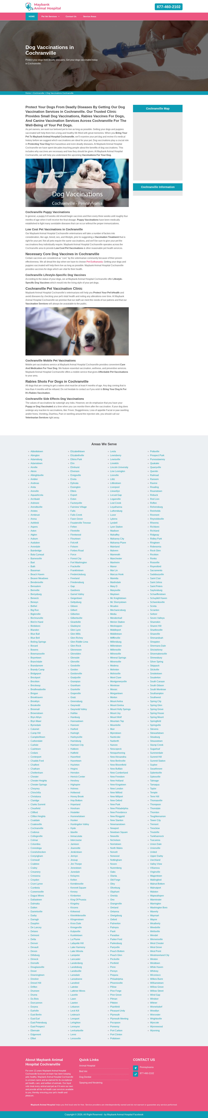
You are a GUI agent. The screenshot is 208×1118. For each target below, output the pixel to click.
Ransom (154, 479)
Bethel (34, 606)
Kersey (74, 891)
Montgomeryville (118, 681)
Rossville (154, 562)
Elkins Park (76, 459)
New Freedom (117, 776)
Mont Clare (115, 677)
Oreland (114, 907)
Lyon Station (116, 527)
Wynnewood (156, 1026)
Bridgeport (36, 673)
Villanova (155, 868)
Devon (34, 951)
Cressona (35, 876)
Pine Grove (116, 995)
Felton (73, 527)
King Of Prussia (78, 899)
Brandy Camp (37, 669)
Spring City (155, 701)
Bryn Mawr (36, 721)
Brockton (35, 681)
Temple (153, 792)
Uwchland (155, 860)
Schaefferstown (158, 594)
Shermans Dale (158, 646)
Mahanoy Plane (118, 542)
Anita (33, 487)
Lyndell (113, 523)
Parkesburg (116, 943)
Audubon (35, 542)
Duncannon (36, 1003)
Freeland (75, 578)
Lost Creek (115, 503)
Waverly (154, 911)
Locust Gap (116, 495)
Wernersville (156, 939)
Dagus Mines (37, 895)
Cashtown (36, 749)
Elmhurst (74, 467)
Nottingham (116, 860)
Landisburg (76, 967)
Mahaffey (114, 535)
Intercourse (76, 840)
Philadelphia (116, 979)
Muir (112, 729)
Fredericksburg (78, 574)
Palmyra (114, 927)
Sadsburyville (157, 574)
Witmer (153, 1003)
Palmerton (115, 923)
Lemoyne (75, 1026)
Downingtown (37, 975)
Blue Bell (35, 638)
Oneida (114, 895)
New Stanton (116, 820)
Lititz (112, 479)
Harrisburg (75, 741)
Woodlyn (154, 1010)
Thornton (154, 812)
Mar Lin (114, 570)
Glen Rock (75, 646)
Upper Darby (156, 856)
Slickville (154, 669)
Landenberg (76, 963)
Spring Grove (156, 709)
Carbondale (36, 741)
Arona (34, 519)
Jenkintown (76, 852)
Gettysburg (75, 602)
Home (28, 93)
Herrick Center (77, 776)
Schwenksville (157, 602)
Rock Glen (155, 550)
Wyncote (154, 1022)
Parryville (115, 947)
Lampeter (75, 955)
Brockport (35, 677)
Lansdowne (76, 979)
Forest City (75, 558)
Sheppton (155, 642)
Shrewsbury (156, 657)
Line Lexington (117, 471)
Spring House (157, 713)
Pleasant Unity (117, 1010)
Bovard (34, 646)
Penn (113, 967)
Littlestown (115, 483)
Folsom (74, 546)
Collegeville (37, 836)
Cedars (34, 753)
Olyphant (114, 891)
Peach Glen (116, 955)
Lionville (114, 475)
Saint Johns (156, 582)
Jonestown (75, 868)
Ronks (153, 558)
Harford (74, 729)
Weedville (155, 927)
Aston (33, 531)
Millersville (115, 650)
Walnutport (155, 888)
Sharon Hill (155, 626)
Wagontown (156, 876)
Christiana (36, 796)
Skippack (154, 665)
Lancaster (75, 959)
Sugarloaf (155, 749)
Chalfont (35, 765)
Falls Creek (76, 515)
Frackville (75, 566)
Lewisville (115, 459)
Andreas (35, 483)
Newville (114, 836)
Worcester (155, 1014)
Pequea (114, 975)
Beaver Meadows (39, 578)
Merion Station (117, 622)
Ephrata (74, 483)
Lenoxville (75, 1038)
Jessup (74, 860)
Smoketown (156, 673)
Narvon (114, 745)
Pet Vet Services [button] (49, 16)
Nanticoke (115, 737)
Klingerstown (77, 919)
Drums (34, 995)
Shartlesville (156, 630)
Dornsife (35, 963)
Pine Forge (115, 991)
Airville (34, 467)
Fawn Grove (76, 519)
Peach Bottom (117, 951)
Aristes (34, 511)
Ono (112, 899)
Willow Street (156, 991)
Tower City (155, 820)
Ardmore (35, 503)
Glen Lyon (75, 630)
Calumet (35, 729)
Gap (72, 586)
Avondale (35, 546)
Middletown (116, 634)
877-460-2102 (169, 7)
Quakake (154, 463)
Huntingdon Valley (79, 824)
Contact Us (71, 16)
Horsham (75, 808)
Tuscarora (155, 840)
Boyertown (36, 657)
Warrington (155, 903)
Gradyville (75, 677)
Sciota (153, 606)
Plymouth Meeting (119, 1018)
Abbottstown (37, 451)
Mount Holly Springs (120, 709)
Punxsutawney (157, 459)
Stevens (154, 729)
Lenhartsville (76, 1030)
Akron (34, 471)
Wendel (154, 935)
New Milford (116, 792)
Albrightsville (37, 475)
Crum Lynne (37, 884)
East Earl (35, 1018)
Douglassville (37, 967)
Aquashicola (37, 495)
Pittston (114, 1003)
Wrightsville (156, 1018)
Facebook (138, 1114)
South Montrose (158, 689)
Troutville (154, 832)
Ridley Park (156, 538)
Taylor (153, 788)
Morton (113, 697)
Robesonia (155, 546)
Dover (34, 971)
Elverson (74, 471)
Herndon (74, 772)
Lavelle (74, 995)
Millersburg (115, 642)
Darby (34, 915)
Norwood (114, 856)
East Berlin (36, 1014)
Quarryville (155, 467)
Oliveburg (115, 888)
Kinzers (74, 907)
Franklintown (76, 570)
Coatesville (36, 824)
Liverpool (115, 487)
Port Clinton (116, 1034)
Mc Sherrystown (118, 602)
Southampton (157, 693)
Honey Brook (77, 796)
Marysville (115, 590)
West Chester (157, 943)
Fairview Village (78, 507)
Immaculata (76, 836)
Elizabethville (77, 455)
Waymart (154, 915)
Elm (72, 463)
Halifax (74, 713)
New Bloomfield (118, 765)
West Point (155, 951)
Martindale (115, 582)
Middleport (115, 630)
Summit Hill (156, 757)
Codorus (35, 832)
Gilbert (73, 610)
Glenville (74, 661)
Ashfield (35, 523)
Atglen (34, 535)
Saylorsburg (156, 590)
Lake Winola (76, 951)
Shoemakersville (158, 653)
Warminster (155, 899)
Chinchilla (36, 792)
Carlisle (34, 745)
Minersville (115, 661)
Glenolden (75, 653)
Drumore (35, 991)
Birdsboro (35, 626)
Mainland (115, 546)
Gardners (75, 590)
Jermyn (74, 856)
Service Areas (89, 16)
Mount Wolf (116, 717)
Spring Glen (156, 705)
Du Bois (35, 999)
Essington (75, 487)
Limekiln (114, 463)
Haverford (75, 757)
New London (116, 788)
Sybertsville (156, 772)
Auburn (34, 538)
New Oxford (116, 800)
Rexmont (154, 515)
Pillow (113, 987)
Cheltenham (37, 772)
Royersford (155, 566)
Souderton (155, 677)
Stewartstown (157, 733)
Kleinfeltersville (78, 915)
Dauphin (35, 923)
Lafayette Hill (77, 943)
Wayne (153, 919)
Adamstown (36, 463)
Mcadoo (114, 606)
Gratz (73, 697)
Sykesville (155, 776)
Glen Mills (75, 634)
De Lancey (36, 927)
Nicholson (115, 840)
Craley (34, 868)
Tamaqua (154, 784)
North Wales (116, 848)
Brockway (35, 685)
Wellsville (155, 931)
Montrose (115, 685)
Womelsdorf (156, 1007)
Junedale (75, 872)
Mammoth (115, 554)
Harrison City (77, 745)
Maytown (114, 594)
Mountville (115, 725)
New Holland (116, 780)
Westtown (155, 963)
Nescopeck (116, 749)
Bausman (35, 570)
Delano (34, 931)
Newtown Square (119, 832)
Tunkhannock (157, 836)
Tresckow (155, 828)
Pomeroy (114, 1026)
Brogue (34, 693)
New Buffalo (116, 769)
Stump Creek (156, 745)
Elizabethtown (77, 451)
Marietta (114, 578)
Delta (33, 939)
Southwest (155, 697)
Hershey (74, 780)
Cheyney (35, 788)
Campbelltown (38, 737)
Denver (34, 943)
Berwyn (34, 602)
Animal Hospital (87, 1065)
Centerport (36, 757)
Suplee (153, 765)
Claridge (35, 800)
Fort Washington (78, 562)
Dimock (34, 959)
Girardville (75, 622)
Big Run (35, 610)
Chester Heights (39, 780)
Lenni (73, 1034)
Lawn (73, 999)
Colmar (34, 840)
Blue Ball (35, 634)
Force (73, 554)
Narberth (114, 741)
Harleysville (76, 737)
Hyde (73, 828)
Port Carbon (116, 1030)
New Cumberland (119, 772)
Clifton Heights (38, 816)
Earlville (35, 1010)
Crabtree (35, 864)
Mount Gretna (117, 705)
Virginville (155, 872)
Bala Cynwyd (37, 554)
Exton (73, 499)
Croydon (35, 880)
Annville (35, 491)
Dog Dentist (85, 1077)
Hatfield (74, 753)
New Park (115, 804)
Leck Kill (74, 1010)
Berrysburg (36, 594)
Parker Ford (116, 939)
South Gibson (157, 685)
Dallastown (36, 899)
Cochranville (38, 93)
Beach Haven (37, 574)
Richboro (154, 527)
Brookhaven (37, 697)
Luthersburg (116, 511)
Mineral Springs (118, 657)
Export (73, 495)
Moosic (113, 689)
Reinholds (155, 511)
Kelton (73, 880)
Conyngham (37, 856)
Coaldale (35, 820)
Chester (34, 776)
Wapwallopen (157, 895)
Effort (33, 1038)
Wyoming (155, 1030)
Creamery (35, 872)
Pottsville (154, 451)
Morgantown (116, 693)
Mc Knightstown (118, 598)
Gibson (74, 606)
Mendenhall (116, 618)
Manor (113, 566)
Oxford (113, 919)
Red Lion (154, 499)
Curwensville (37, 891)
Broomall (35, 709)
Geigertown (76, 598)
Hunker (74, 820)
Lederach (75, 1014)
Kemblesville (76, 884)
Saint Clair (155, 578)
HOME (33, 16)
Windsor (154, 999)
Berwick (35, 598)
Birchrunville (37, 618)
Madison (114, 531)
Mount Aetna (116, 701)
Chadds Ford (37, 761)
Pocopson (115, 1022)
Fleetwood (75, 535)
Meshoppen (116, 626)
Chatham (35, 769)
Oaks (112, 872)
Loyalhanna (116, 507)
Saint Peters (156, 586)
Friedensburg (77, 582)
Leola (113, 451)
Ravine (153, 483)
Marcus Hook (117, 574)
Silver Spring (156, 661)
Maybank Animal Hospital (120, 1114)
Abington (35, 455)
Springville (155, 725)
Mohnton (114, 669)
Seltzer (153, 614)
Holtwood (75, 792)
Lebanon (74, 1007)
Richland (154, 531)
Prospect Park (157, 455)
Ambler (34, 479)
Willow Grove (157, 987)
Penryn (113, 971)
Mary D (113, 586)
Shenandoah (156, 638)
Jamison (74, 844)
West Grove (156, 947)
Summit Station (157, 761)
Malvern (114, 550)
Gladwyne (75, 626)
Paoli (112, 931)
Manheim (115, 562)
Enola (73, 479)
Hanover (74, 725)
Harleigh (74, 733)
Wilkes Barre (156, 979)
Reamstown (156, 491)
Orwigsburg (116, 915)
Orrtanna (114, 911)
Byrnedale (36, 725)
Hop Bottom (76, 800)
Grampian (75, 681)
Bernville (35, 590)
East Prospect (38, 1026)
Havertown (75, 761)
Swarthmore (156, 769)
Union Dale (156, 844)
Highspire (75, 784)
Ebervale (35, 1030)
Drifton (34, 987)
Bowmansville (38, 653)
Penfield (114, 963)
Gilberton (75, 614)
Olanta (113, 876)
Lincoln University (119, 467)
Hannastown (76, 721)
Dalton (34, 907)
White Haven (156, 967)
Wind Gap (155, 995)
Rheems (154, 523)
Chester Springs (39, 784)
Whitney (154, 971)
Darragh (35, 919)
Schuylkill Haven (158, 598)
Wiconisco (155, 975)
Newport (114, 828)
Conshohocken (38, 852)
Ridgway (154, 535)
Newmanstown (117, 824)
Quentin (154, 471)
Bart (33, 562)
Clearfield (35, 808)
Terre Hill (154, 796)
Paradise (114, 935)
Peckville (114, 959)
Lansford (74, 983)
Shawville (155, 634)
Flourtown (75, 538)
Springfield (155, 721)
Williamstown (157, 983)
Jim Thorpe (76, 864)
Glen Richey (76, 638)
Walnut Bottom (157, 884)
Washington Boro (158, 907)
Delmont (35, 935)
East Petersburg (39, 1022)
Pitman (113, 999)
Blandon (35, 630)
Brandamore (37, 665)
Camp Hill (36, 733)
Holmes (74, 788)
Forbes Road (77, 550)
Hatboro (74, 749)
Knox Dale (75, 923)
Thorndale (155, 808)
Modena (114, 665)
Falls (72, 511)
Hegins (74, 769)
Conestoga (36, 848)
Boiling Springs (38, 642)
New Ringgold (117, 816)
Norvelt (113, 852)
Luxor (113, 515)
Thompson (155, 804)
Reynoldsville (157, 519)
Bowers (34, 650)
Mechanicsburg (118, 610)
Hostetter (75, 812)
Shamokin (155, 622)
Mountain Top (117, 721)
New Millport (116, 796)
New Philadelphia (119, 808)
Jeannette (75, 848)
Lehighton (75, 1022)
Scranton (154, 610)
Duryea (34, 1007)
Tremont (154, 824)
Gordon (74, 669)
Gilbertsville (76, 618)
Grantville (75, 689)
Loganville (115, 499)
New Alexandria (118, 757)
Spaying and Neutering (90, 1082)
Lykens (113, 519)
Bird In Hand (37, 622)
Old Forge (115, 880)
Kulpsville (75, 931)
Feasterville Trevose (80, 523)
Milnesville (115, 653)
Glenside (75, 657)
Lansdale (75, 975)
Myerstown (115, 733)
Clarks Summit (38, 804)
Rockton (154, 554)
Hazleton (75, 765)
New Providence (118, 812)
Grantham (75, 685)
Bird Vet (83, 1071)
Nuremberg (116, 868)
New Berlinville (118, 761)
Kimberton (75, 895)
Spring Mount (157, 717)
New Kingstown (118, 784)
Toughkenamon (158, 816)
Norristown (115, 844)
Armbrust (35, 515)
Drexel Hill (36, 983)
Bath (33, 566)
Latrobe (74, 987)
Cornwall (35, 860)
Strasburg (155, 737)
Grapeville (75, 693)
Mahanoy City (117, 538)
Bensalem (36, 586)
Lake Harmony (77, 947)
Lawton (74, 1003)
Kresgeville (76, 927)
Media (113, 614)
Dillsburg (35, 955)
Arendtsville (36, 507)
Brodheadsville (38, 689)
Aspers (34, 527)
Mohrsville (115, 673)
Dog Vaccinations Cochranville (59, 93)
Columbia (35, 844)
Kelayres (74, 876)
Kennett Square (78, 888)
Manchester (116, 558)
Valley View (156, 864)
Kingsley (74, 903)
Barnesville (36, 558)
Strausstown (156, 741)
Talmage (154, 780)
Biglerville (36, 614)
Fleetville (75, 531)
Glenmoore (76, 650)
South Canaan (157, 681)
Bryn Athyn (36, 717)
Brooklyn (35, 701)
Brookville (36, 705)
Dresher (35, 979)
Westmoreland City (159, 955)
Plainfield (115, 1007)
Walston (154, 891)
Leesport (74, 1018)
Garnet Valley (77, 594)
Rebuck (154, 495)
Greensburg (76, 701)
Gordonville (76, 673)
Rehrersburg (156, 507)
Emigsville (75, 475)
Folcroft (74, 542)
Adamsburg (36, 459)
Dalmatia (35, 903)
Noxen (113, 864)
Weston (154, 959)
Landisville (75, 971)
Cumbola (35, 888)
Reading (154, 487)
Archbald (35, 499)
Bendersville (37, 582)
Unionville (155, 848)
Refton (153, 503)
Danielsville (36, 911)
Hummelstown (77, 816)
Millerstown (116, 646)
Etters (73, 491)
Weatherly (155, 923)
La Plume (75, 939)
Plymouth (115, 1014)
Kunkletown (76, 935)
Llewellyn (115, 491)
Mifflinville (115, 638)
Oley (112, 884)
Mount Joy (115, 713)
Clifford (34, 812)
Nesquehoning (117, 753)
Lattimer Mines (77, 991)
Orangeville (116, 903)
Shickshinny (156, 650)
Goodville (75, 665)
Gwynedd (75, 705)
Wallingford (155, 880)
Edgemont (36, 1034)
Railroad (154, 475)
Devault (34, 947)
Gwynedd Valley (78, 709)
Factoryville (76, 503)
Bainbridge (36, 550)
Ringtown (155, 542)
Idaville (74, 832)
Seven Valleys (157, 618)
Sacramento (156, 570)
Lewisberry (115, 455)
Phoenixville (116, 983)
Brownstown (37, 713)
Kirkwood (75, 911)
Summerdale (156, 753)
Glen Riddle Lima (79, 642)
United (153, 852)
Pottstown (115, 1038)
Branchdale (36, 661)
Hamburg (75, 717)
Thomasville (156, 800)
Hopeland (75, 804)
